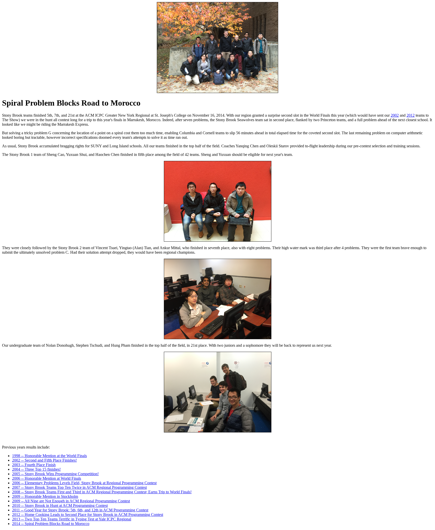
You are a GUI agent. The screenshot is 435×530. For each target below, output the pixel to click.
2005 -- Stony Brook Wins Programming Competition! (55, 474)
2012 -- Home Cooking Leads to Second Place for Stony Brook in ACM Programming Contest (87, 514)
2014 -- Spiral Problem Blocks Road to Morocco (50, 523)
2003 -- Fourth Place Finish (34, 465)
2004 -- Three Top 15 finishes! (36, 469)
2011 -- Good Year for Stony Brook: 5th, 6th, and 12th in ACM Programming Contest (80, 510)
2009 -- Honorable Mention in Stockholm (45, 496)
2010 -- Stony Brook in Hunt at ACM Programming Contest (60, 505)
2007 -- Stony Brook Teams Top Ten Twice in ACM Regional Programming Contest (79, 487)
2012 (411, 115)
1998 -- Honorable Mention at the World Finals (49, 456)
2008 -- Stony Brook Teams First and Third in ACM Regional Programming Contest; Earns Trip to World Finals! (102, 492)
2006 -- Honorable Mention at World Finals (46, 478)
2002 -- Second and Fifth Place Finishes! (44, 460)
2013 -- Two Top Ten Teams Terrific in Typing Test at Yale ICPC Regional (71, 519)
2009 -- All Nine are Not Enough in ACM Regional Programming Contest (71, 501)
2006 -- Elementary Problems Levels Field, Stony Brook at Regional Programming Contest (84, 483)
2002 (395, 115)
